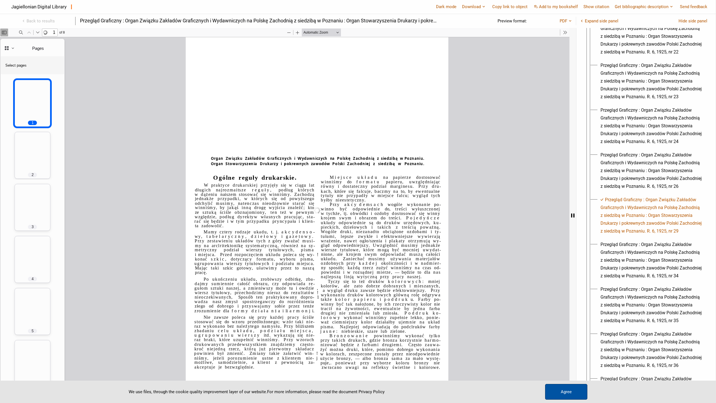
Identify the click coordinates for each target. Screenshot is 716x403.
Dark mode (446, 6)
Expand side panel (601, 21)
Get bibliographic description (641, 6)
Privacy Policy (372, 391)
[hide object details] (572, 215)
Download (471, 6)
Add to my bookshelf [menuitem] (558, 6)
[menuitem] (651, 36)
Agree (566, 391)
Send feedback (693, 6)
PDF (563, 21)
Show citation (596, 6)
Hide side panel (693, 21)
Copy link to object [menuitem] (509, 6)
